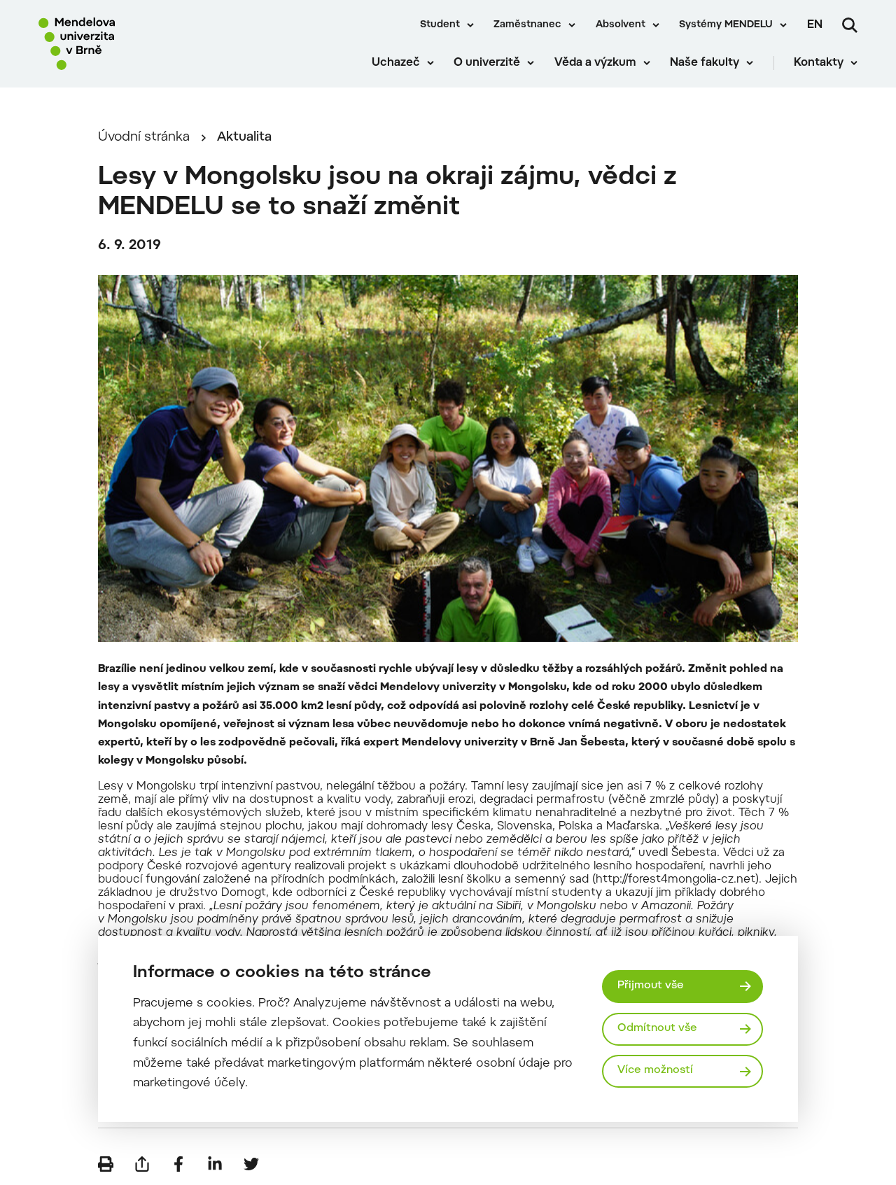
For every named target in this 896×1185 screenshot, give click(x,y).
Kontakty (819, 63)
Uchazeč (396, 63)
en (814, 25)
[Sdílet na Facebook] (178, 1164)
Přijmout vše (650, 986)
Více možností (655, 1070)
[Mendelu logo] (119, 43)
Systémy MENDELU (726, 25)
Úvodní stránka (144, 137)
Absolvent (620, 25)
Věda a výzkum (595, 63)
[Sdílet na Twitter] (251, 1164)
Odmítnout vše (657, 1028)
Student (440, 25)
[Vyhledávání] (850, 25)
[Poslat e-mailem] (142, 1164)
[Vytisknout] (105, 1164)
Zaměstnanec (527, 25)
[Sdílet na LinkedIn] (215, 1164)
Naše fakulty (704, 63)
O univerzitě (487, 63)
